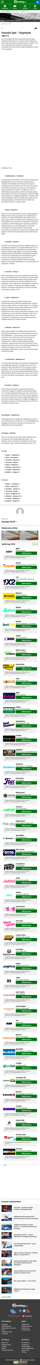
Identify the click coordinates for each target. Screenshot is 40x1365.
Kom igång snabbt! (21, 1065)
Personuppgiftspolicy (28, 1348)
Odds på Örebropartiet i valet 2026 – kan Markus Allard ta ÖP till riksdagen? (26, 1262)
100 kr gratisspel (20, 994)
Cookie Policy (25, 1350)
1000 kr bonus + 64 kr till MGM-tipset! (26, 752)
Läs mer (35, 544)
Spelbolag (4, 1324)
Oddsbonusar (25, 1324)
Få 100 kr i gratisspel (21, 1108)
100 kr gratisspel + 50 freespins (24, 1051)
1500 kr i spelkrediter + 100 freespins (26, 623)
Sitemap (24, 1352)
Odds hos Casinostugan (22, 1008)
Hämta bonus (26, 553)
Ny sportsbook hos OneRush (23, 1150)
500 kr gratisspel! (20, 550)
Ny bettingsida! (20, 780)
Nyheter (4, 1348)
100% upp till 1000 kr (21, 737)
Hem (3, 11)
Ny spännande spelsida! (22, 880)
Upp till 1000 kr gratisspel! (23, 709)
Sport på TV (5, 1342)
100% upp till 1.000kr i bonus (24, 666)
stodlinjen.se (27, 556)
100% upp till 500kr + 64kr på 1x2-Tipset (25, 580)
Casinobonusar (26, 1330)
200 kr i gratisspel (21, 695)
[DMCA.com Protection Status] (20, 1362)
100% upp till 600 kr (21, 951)
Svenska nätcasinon (7, 1350)
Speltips (4, 1346)
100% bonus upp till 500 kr (23, 1079)
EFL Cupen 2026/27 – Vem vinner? (25, 1281)
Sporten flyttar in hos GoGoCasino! (25, 908)
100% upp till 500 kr (21, 638)
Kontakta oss (25, 1344)
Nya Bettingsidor (6, 1326)
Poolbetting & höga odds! (23, 1136)
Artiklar (7, 11)
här (25, 557)
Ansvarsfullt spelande (28, 1360)
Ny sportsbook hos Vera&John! (24, 923)
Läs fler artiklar (6, 1297)
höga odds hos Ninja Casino (23, 794)
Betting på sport (6, 1344)
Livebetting (5, 1333)
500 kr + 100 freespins (22, 1037)
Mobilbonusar (25, 1328)
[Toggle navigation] (2, 2)
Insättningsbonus (27, 1326)
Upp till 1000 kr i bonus (22, 680)
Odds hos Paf (19, 1022)
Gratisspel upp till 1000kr (23, 723)
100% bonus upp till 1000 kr (23, 609)
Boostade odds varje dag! (23, 937)
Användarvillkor (26, 1346)
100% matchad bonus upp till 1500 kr (26, 565)
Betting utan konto (7, 1332)
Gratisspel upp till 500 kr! (22, 965)
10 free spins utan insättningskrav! (25, 851)
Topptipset (17, 20)
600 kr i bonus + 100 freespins (24, 766)
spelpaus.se (7, 557)
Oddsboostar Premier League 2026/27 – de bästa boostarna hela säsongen (25, 1226)
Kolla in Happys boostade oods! (24, 823)
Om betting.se (26, 1342)
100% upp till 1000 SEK (22, 894)
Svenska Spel (9, 20)
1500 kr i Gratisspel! (21, 595)
